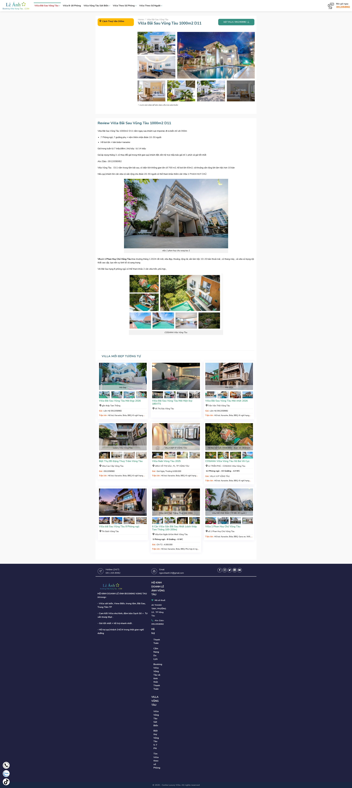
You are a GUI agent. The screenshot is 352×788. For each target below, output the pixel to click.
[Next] (142, 396)
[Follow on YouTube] (239, 570)
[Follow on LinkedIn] (234, 570)
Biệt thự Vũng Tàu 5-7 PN (156, 739)
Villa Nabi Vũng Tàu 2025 (166, 461)
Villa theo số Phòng (124, 5)
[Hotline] (6, 765)
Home (141, 19)
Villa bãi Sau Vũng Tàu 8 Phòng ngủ (119, 526)
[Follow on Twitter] (229, 570)
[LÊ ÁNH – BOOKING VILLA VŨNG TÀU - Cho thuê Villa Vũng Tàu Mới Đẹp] (16, 5)
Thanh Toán (156, 641)
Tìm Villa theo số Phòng (156, 760)
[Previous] (103, 396)
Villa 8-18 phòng (72, 5)
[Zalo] (6, 773)
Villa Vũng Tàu (104, 167)
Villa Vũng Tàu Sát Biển (96, 5)
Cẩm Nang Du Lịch (156, 654)
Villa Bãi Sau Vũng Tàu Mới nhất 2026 (226, 400)
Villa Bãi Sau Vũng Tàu (46, 5)
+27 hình (241, 90)
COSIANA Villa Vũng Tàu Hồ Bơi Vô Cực (227, 461)
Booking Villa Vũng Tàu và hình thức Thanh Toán (157, 676)
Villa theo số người (149, 5)
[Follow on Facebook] (219, 570)
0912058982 (343, 7)
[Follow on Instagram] (224, 570)
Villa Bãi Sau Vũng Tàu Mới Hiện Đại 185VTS (172, 402)
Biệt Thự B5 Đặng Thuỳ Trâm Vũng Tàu (121, 461)
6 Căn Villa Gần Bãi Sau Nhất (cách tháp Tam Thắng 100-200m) (174, 528)
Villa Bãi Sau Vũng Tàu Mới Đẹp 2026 (120, 400)
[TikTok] (6, 781)
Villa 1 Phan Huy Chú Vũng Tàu (222, 526)
